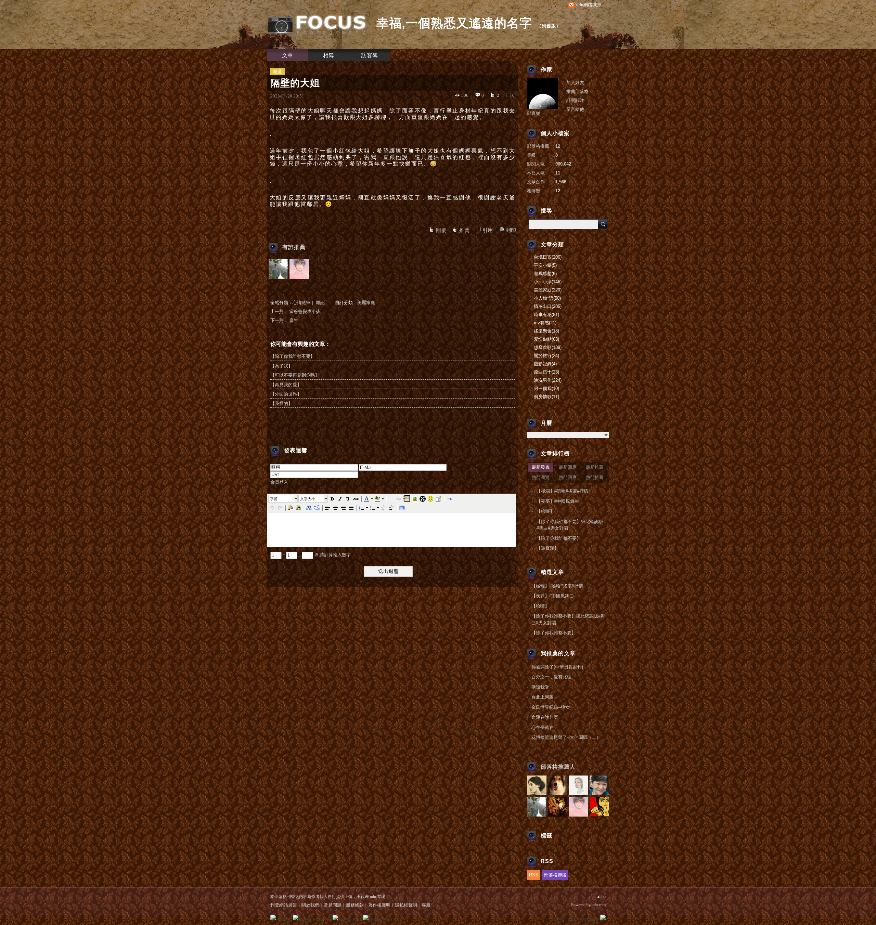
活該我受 (540, 687)
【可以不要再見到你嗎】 (294, 375)
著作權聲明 (379, 905)
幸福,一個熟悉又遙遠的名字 (454, 23)
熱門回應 (568, 477)
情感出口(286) (548, 306)
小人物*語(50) (547, 298)
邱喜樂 (533, 113)
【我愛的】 (281, 403)
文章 (287, 55)
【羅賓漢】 (548, 548)
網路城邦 (589, 919)
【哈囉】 (545, 511)
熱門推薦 (595, 477)
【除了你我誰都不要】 (292, 356)
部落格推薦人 (558, 767)
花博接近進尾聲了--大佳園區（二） (566, 737)
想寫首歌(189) (548, 347)
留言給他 (575, 109)
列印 (511, 230)
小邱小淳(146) (548, 281)
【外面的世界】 (285, 393)
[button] (283, 499)
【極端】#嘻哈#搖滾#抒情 (562, 491)
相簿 (328, 55)
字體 (274, 499)
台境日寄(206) (548, 257)
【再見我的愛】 (285, 384)
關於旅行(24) (546, 355)
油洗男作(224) (548, 380)
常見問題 (333, 905)
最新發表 (541, 467)
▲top (601, 896)
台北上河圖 (542, 697)
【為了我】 (281, 365)
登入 (559, 919)
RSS (533, 874)
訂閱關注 (575, 100)
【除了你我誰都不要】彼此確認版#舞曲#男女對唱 (570, 525)
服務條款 (355, 905)
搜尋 (603, 224)
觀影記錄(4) (545, 363)
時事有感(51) (546, 314)
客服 (426, 905)
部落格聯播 (555, 874)
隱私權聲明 (406, 905)
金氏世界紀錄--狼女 (550, 707)
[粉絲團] (273, 917)
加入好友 (575, 82)
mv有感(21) (545, 322)
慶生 (293, 320)
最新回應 (568, 467)
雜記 (320, 302)
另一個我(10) (546, 388)
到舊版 (549, 25)
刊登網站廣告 (283, 905)
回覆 (441, 230)
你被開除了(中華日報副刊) (557, 666)
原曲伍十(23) (546, 372)
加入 (572, 919)
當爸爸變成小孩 (304, 311)
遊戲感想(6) (545, 273)
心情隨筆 (301, 302)
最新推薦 (595, 467)
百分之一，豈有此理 (551, 676)
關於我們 (310, 905)
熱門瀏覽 (541, 477)
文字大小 (307, 499)
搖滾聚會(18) (546, 331)
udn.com (599, 904)
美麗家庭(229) (548, 289)
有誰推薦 (294, 247)
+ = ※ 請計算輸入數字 (316, 554)
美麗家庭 (366, 302)
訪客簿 (369, 55)
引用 (487, 230)
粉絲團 (284, 919)
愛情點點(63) (546, 339)
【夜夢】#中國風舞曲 (558, 501)
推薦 (464, 230)
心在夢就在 (542, 727)
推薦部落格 (577, 91)
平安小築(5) (545, 265)
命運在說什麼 (544, 717)
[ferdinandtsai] (299, 269)
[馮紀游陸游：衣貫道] (278, 269)
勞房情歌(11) (546, 396)
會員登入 (279, 482)
